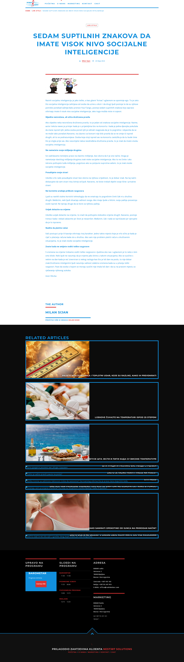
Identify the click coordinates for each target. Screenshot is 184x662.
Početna (72, 652)
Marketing (93, 652)
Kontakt (105, 652)
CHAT (113, 652)
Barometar (64, 573)
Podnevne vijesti (67, 582)
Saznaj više (41, 584)
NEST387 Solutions (117, 649)
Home (27, 11)
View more (92, 359)
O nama (82, 652)
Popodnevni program (69, 590)
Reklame (63, 599)
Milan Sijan (86, 61)
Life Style (36, 11)
